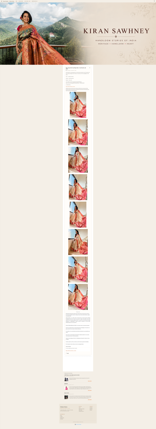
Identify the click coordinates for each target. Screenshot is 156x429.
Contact (61, 416)
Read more (90, 390)
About (61, 415)
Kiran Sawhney (5, 1)
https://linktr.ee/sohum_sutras (71, 350)
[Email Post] (67, 353)
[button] (89, 68)
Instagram (91, 407)
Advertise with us (34, 1)
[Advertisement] (152, 77)
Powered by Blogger (78, 424)
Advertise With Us (81, 411)
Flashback (66, 383)
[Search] (154, 1)
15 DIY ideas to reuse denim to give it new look (71, 375)
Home (16, 1)
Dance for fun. (66, 392)
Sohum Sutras (11, 1)
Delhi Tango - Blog (27, 1)
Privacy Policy (62, 417)
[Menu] (1, 1)
